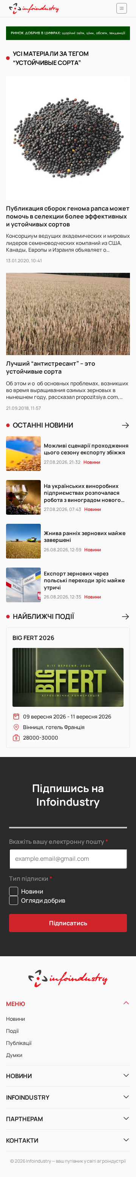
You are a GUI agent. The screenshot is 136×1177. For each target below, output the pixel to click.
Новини (15, 1018)
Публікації (18, 1042)
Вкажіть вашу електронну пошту (56, 841)
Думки (14, 1055)
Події (12, 1030)
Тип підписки (28, 879)
